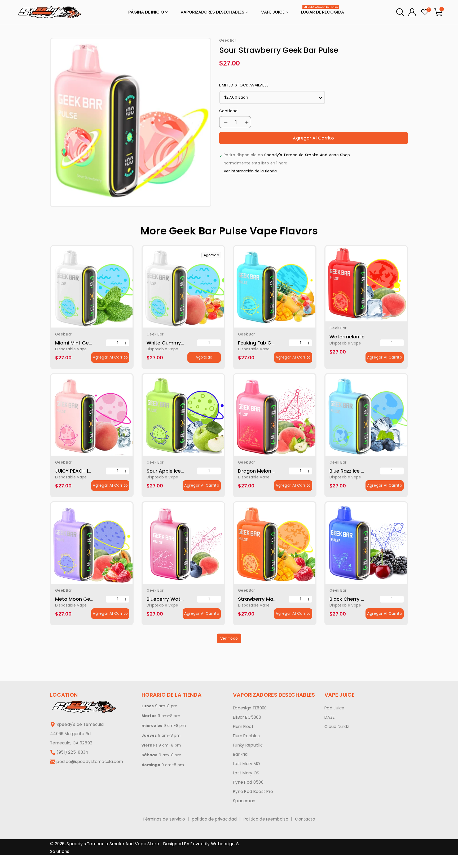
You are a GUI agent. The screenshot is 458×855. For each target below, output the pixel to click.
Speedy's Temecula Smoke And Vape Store (113, 844)
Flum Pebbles (246, 736)
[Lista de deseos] (98, 289)
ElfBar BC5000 (247, 717)
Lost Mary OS (246, 773)
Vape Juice (273, 12)
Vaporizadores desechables (212, 12)
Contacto (305, 819)
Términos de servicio (164, 819)
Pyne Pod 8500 (248, 782)
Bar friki (240, 754)
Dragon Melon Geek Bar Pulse (273, 471)
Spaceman (244, 801)
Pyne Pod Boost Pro (253, 791)
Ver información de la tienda (250, 171)
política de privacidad (214, 819)
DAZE (329, 717)
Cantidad (228, 111)
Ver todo (229, 638)
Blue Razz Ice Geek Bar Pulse (363, 471)
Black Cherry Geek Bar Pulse (363, 599)
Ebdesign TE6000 (250, 708)
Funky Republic (248, 745)
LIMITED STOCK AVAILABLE (244, 85)
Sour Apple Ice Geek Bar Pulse (182, 471)
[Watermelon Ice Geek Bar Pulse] (366, 283)
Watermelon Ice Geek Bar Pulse (366, 336)
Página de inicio (146, 12)
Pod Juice (334, 708)
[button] (400, 12)
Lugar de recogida (322, 10)
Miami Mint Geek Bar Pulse (86, 342)
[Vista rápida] (85, 289)
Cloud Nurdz (336, 726)
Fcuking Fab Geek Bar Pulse (270, 342)
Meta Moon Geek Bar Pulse (87, 599)
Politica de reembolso (266, 819)
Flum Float (243, 726)
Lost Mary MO (246, 763)
